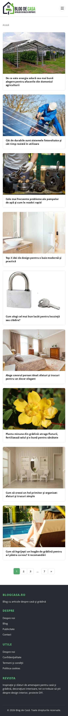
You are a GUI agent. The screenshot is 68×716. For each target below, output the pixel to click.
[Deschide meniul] (62, 8)
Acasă (6, 25)
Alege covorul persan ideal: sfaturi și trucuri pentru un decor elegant (33, 377)
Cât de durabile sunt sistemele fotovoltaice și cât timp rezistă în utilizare (34, 142)
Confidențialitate (12, 657)
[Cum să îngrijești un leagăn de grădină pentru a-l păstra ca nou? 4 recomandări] (34, 526)
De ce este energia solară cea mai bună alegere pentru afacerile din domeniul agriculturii (29, 81)
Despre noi (9, 618)
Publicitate (9, 629)
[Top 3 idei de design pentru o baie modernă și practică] (34, 232)
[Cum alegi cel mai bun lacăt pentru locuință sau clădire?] (34, 291)
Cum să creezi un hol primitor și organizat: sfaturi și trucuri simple (31, 494)
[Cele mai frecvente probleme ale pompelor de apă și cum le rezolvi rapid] (34, 174)
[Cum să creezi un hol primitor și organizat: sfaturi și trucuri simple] (34, 467)
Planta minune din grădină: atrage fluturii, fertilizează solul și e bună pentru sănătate (32, 435)
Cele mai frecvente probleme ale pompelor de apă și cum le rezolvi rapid (32, 200)
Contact (7, 634)
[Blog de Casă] (30, 8)
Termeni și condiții (13, 662)
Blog (5, 623)
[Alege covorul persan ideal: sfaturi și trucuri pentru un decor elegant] (34, 350)
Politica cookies (11, 668)
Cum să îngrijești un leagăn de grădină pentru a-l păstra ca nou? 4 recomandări (34, 553)
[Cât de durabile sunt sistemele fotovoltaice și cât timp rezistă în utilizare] (34, 115)
